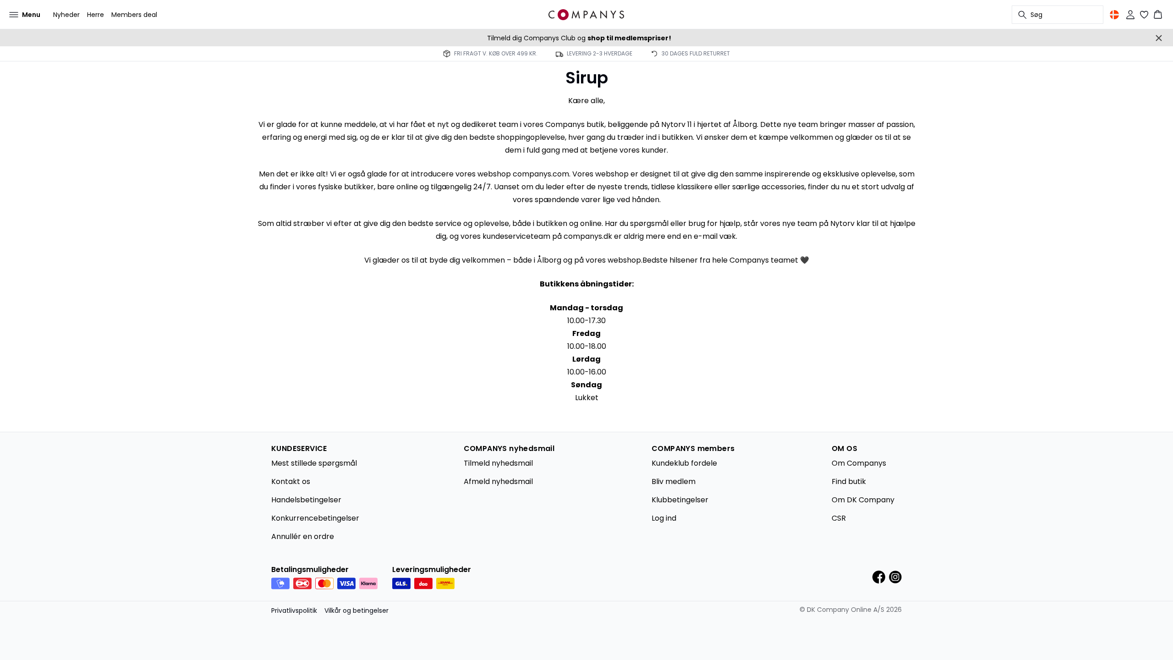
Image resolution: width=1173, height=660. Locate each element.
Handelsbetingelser (306, 500)
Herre (95, 14)
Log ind (664, 518)
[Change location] (1114, 14)
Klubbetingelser (680, 500)
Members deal (134, 14)
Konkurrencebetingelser (315, 518)
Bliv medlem (674, 481)
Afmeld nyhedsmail (498, 481)
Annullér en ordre (302, 536)
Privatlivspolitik (294, 610)
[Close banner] (1159, 38)
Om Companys (859, 463)
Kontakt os (290, 481)
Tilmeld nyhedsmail (498, 463)
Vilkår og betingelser (356, 610)
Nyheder (66, 14)
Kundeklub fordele (684, 463)
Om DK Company (863, 500)
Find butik (849, 481)
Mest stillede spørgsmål (314, 463)
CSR (839, 518)
